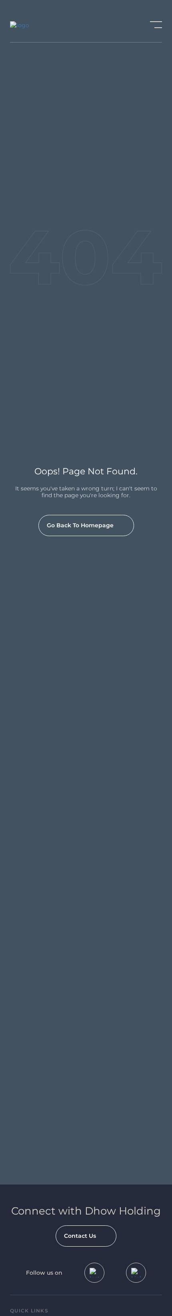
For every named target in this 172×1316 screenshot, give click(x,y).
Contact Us (80, 1235)
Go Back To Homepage (80, 525)
